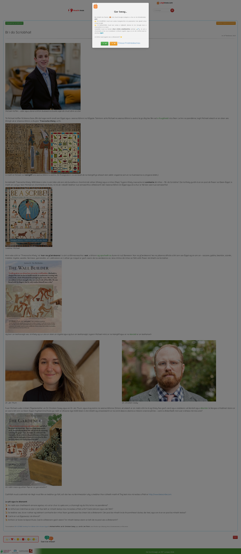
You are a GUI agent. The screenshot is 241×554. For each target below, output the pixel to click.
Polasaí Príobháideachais (129, 43)
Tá (104, 43)
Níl (113, 43)
